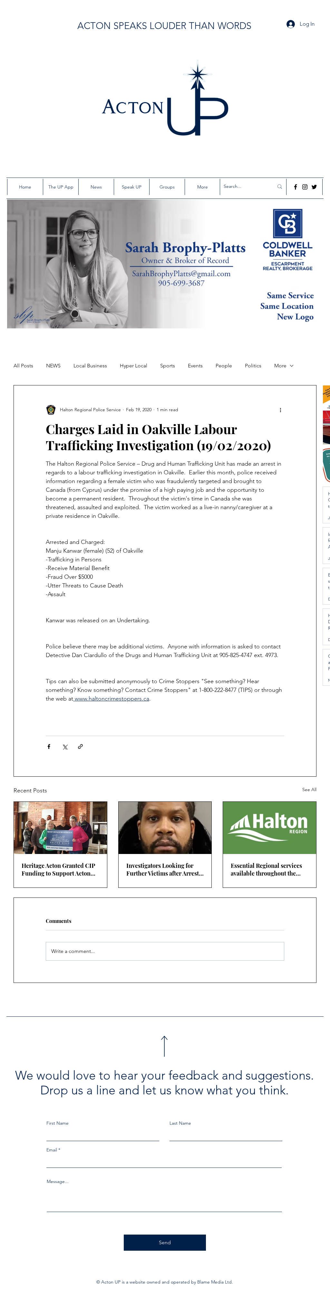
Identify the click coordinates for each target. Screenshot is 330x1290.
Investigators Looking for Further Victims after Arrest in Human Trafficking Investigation (162, 869)
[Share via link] (80, 746)
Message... (58, 1181)
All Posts (23, 366)
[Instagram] (304, 186)
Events (195, 366)
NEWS (53, 366)
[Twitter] (314, 186)
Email (51, 1150)
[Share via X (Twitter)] (65, 746)
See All (309, 789)
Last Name (180, 1123)
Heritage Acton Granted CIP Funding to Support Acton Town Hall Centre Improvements (58, 869)
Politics (253, 366)
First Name (57, 1123)
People (224, 366)
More (280, 366)
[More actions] (280, 410)
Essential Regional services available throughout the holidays (266, 869)
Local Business (90, 366)
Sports (167, 366)
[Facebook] (295, 186)
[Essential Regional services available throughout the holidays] (269, 828)
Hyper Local (133, 366)
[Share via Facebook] (49, 746)
